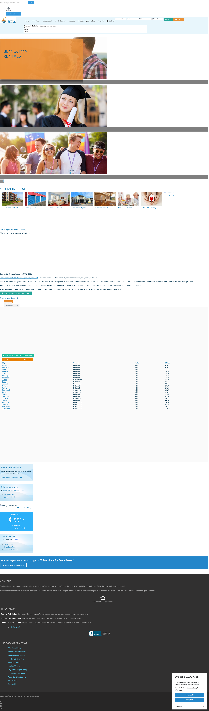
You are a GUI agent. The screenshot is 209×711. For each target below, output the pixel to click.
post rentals (90, 21)
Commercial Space (79, 208)
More (167, 20)
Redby (4, 382)
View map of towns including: (14, 490)
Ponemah (5, 396)
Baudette (5, 402)
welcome (72, 21)
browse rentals (47, 21)
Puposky (5, 371)
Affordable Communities (17, 652)
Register (9, 10)
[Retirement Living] (128, 205)
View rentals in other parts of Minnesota (19, 355)
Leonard (5, 384)
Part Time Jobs (9, 547)
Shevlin (4, 380)
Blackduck (5, 378)
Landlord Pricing (14, 666)
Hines (4, 369)
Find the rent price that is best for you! (17, 293)
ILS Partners (12, 680)
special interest (60, 21)
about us (81, 21)
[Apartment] (85, 28)
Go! (31, 3)
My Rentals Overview (16, 659)
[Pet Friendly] (169, 193)
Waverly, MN (9, 494)
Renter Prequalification (16, 655)
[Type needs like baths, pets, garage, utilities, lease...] (85, 26)
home (27, 21)
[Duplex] (85, 32)
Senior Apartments (125, 208)
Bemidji (4, 365)
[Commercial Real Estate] (82, 205)
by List (8, 304)
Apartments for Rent (10, 208)
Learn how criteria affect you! (12, 477)
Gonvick (5, 398)
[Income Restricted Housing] (151, 205)
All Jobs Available (10, 549)
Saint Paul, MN (9, 497)
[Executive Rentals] (105, 205)
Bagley (4, 392)
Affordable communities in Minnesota (18, 360)
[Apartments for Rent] (12, 205)
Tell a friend (15, 627)
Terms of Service (34, 696)
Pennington (6, 375)
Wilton (4, 394)
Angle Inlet (6, 406)
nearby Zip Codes (12, 305)
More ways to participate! (14, 565)
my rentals (35, 21)
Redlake (5, 386)
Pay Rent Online (14, 662)
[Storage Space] (35, 205)
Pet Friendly (169, 195)
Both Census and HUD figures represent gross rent (19, 278)
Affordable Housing (149, 208)
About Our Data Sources (17, 677)
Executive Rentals (101, 208)
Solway (4, 373)
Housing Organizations (16, 673)
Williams (5, 404)
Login (8, 8)
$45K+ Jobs (8, 544)
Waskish (5, 400)
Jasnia (7, 696)
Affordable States (14, 648)
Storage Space (31, 208)
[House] (85, 30)
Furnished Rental (55, 208)
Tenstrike (5, 367)
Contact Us (12, 684)
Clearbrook (6, 390)
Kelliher (5, 388)
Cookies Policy (192, 688)
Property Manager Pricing (17, 670)
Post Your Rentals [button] (13, 14)
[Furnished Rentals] (59, 205)
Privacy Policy (25, 696)
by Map (8, 302)
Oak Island (6, 408)
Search (177, 19)
